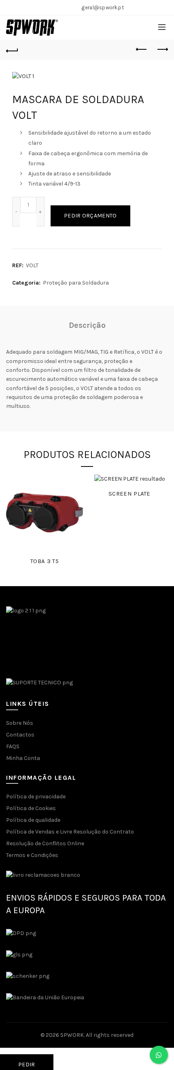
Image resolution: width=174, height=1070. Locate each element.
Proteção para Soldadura (76, 282)
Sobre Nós (19, 723)
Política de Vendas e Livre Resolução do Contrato (70, 831)
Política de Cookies (31, 808)
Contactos (20, 734)
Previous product (142, 50)
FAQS (12, 746)
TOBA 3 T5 (44, 561)
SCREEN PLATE (129, 493)
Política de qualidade (33, 820)
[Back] (12, 50)
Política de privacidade (36, 796)
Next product (162, 50)
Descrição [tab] (87, 325)
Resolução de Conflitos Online (45, 843)
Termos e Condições (32, 855)
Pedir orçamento (90, 215)
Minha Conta (23, 758)
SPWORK (72, 1035)
